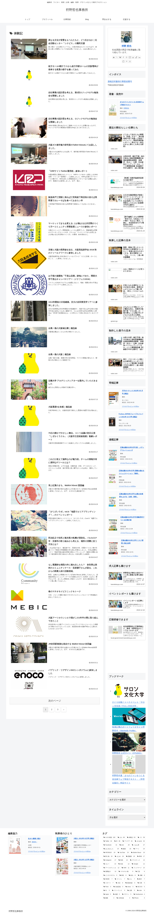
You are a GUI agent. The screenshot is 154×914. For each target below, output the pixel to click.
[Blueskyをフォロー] (120, 57)
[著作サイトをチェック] (113, 57)
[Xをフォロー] (116, 57)
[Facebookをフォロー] (123, 57)
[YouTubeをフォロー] (133, 57)
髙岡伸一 (34, 842)
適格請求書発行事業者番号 (120, 81)
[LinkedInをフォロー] (139, 57)
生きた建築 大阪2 (34, 838)
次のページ (54, 700)
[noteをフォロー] (123, 61)
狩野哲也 (126, 108)
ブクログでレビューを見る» (128, 117)
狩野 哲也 (126, 46)
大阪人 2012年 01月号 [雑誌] (84, 838)
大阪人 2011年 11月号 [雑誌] (84, 860)
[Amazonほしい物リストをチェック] (129, 61)
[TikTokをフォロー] (136, 57)
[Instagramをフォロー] (129, 57)
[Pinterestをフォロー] (126, 61)
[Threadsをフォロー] (126, 57)
